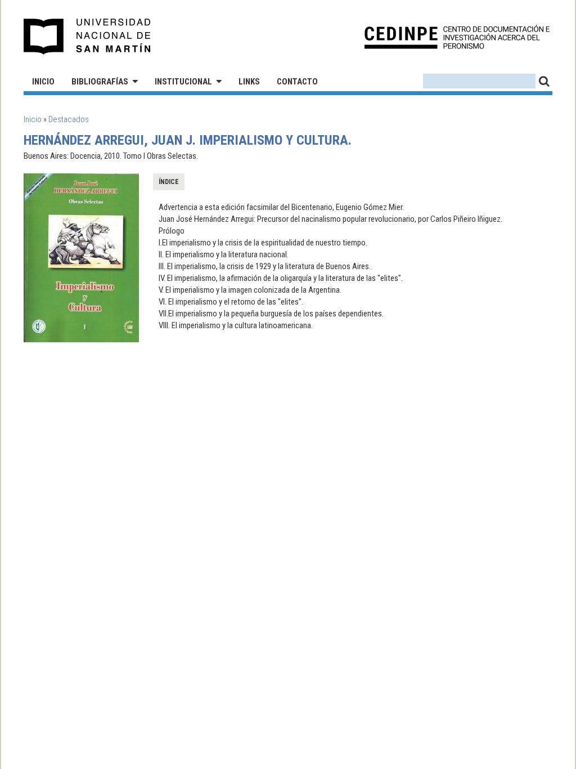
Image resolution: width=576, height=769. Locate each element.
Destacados (68, 119)
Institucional (183, 82)
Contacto (297, 82)
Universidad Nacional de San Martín (87, 37)
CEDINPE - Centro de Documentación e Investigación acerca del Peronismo (457, 37)
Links (249, 82)
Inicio (43, 82)
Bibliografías (99, 82)
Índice (169, 182)
